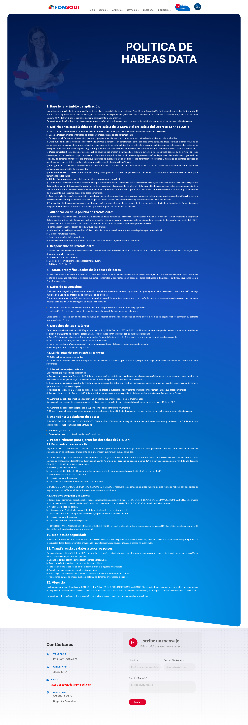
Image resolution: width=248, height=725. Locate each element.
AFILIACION (117, 10)
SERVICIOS (132, 10)
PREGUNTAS (149, 10)
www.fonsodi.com (120, 596)
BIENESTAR (163, 10)
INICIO (92, 10)
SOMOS (102, 10)
